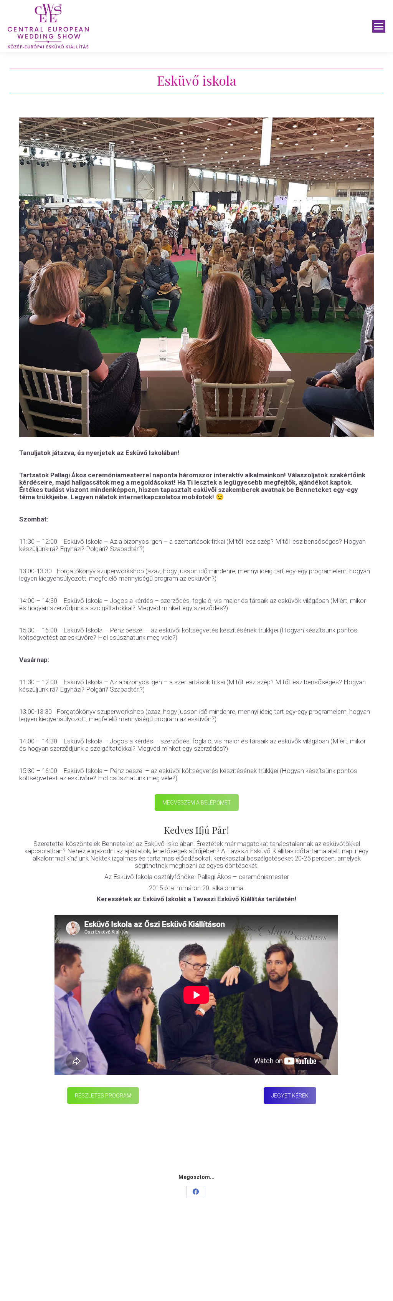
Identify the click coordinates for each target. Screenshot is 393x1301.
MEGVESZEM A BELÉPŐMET (196, 802)
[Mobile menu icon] (378, 26)
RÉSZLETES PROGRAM (103, 1095)
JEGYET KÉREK (290, 1095)
